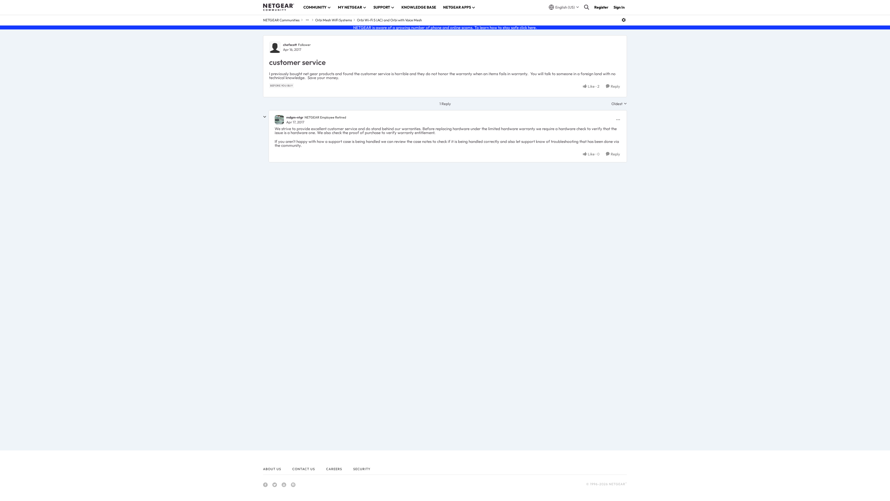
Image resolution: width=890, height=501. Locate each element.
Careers (334, 469)
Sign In (619, 7)
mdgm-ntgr (294, 117)
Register (601, 7)
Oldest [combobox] (619, 104)
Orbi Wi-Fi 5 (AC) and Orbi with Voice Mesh (389, 20)
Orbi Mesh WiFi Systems (333, 20)
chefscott (290, 44)
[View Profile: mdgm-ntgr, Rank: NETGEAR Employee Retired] (279, 119)
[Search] (586, 7)
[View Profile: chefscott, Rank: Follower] (275, 47)
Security (361, 469)
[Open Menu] (623, 20)
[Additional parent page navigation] (307, 20)
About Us (272, 469)
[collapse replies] (264, 117)
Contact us (303, 469)
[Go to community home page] (278, 7)
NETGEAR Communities (281, 20)
